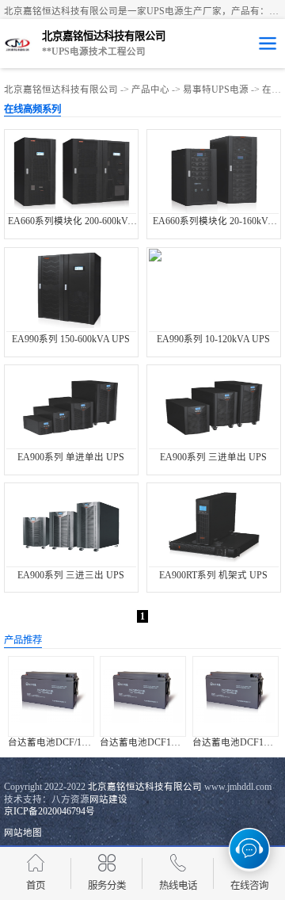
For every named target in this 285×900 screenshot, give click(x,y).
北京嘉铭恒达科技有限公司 (61, 89)
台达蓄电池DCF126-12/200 (155, 742)
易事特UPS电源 (216, 89)
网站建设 (108, 799)
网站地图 (23, 832)
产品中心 (150, 89)
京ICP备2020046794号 (49, 811)
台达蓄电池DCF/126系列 (59, 742)
